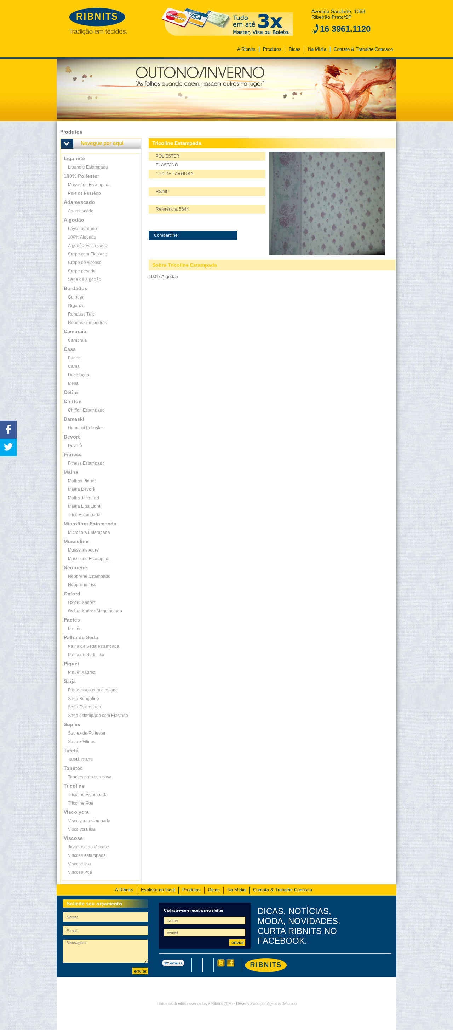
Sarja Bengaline (83, 698)
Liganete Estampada (88, 167)
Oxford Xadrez (82, 602)
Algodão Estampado (87, 245)
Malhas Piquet (82, 480)
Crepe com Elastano (87, 254)
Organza (76, 305)
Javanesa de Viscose (88, 846)
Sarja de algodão (84, 279)
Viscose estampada (87, 855)
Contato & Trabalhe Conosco (363, 49)
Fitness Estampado (86, 463)
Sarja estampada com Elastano (98, 715)
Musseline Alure (83, 550)
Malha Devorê (81, 489)
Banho (74, 357)
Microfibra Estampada (89, 532)
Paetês (74, 628)
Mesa (73, 383)
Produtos (272, 49)
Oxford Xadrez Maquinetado (95, 610)
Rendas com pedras (87, 322)
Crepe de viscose (85, 262)
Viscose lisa (79, 863)
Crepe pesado (82, 271)
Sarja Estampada (84, 707)
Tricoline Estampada (88, 794)
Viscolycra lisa (82, 829)
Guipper (76, 297)
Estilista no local (158, 890)
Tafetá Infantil (80, 759)
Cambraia (77, 340)
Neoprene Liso (82, 584)
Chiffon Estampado (86, 410)
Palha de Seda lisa (86, 654)
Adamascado (80, 210)
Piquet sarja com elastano (93, 690)
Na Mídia (317, 49)
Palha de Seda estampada (93, 646)
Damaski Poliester (85, 427)
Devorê (75, 445)
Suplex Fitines (81, 741)
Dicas (294, 49)
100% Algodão (82, 237)
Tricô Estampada (84, 514)
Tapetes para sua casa (89, 777)
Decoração (78, 374)
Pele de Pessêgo (84, 193)
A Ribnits (246, 49)
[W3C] (173, 965)
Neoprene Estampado (89, 576)
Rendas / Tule (81, 314)
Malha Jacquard (83, 497)
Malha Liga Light (84, 506)
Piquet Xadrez (81, 672)
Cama (74, 366)
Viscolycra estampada (89, 820)
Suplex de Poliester (86, 733)
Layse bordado (82, 228)
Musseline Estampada (89, 184)
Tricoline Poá (80, 803)
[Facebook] (229, 965)
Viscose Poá (80, 872)
